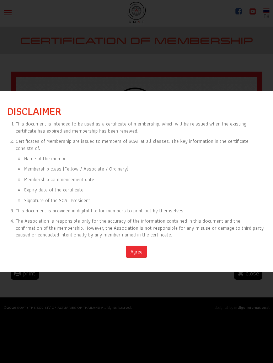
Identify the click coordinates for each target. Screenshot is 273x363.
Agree (136, 252)
